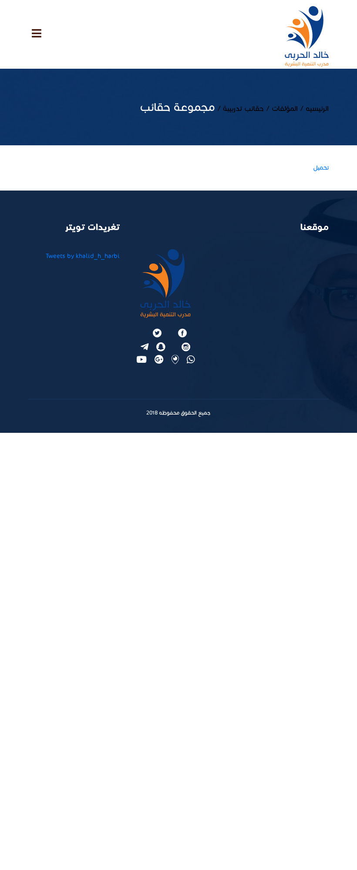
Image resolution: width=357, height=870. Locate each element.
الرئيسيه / (313, 108)
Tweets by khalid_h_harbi (83, 256)
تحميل (321, 167)
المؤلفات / (281, 108)
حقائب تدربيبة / (239, 108)
